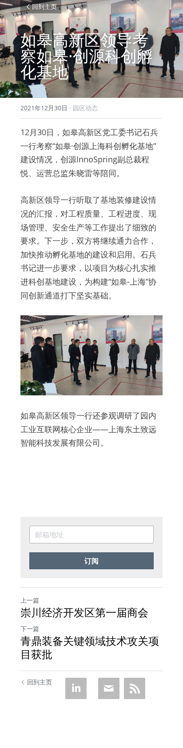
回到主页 (44, 6)
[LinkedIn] (76, 688)
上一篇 (29, 600)
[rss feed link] (134, 688)
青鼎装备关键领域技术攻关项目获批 (89, 647)
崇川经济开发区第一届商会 (84, 612)
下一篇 (29, 628)
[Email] (108, 688)
